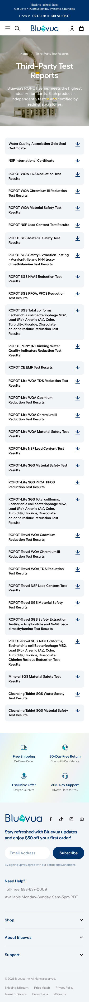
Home (24, 53)
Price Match (42, 987)
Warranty (60, 994)
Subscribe (69, 853)
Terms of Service (16, 994)
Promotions (40, 994)
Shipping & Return (16, 987)
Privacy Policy (64, 987)
